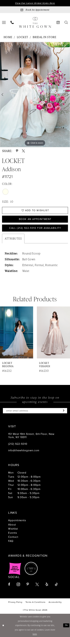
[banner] (35, 22)
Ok (66, 625)
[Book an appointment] (58, 22)
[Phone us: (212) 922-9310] (12, 22)
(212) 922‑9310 (17, 444)
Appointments (17, 520)
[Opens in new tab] (15, 568)
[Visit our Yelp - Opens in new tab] (46, 584)
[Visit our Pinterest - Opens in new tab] (28, 584)
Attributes (13, 238)
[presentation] (16, 332)
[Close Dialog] (3, 625)
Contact (13, 537)
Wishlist (13, 528)
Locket (22, 37)
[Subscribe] (63, 410)
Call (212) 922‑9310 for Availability (35, 228)
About (12, 524)
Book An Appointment (35, 219)
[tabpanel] (35, 94)
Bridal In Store (44, 37)
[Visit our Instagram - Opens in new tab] (18, 584)
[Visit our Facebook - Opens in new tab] (9, 584)
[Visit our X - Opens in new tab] (37, 584)
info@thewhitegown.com (23, 450)
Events (12, 533)
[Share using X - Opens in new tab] (23, 151)
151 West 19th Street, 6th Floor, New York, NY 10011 (31, 435)
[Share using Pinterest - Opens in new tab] (17, 151)
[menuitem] (12, 22)
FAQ (10, 541)
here (35, 633)
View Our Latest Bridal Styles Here (35, 3)
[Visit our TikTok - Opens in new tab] (56, 584)
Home (8, 37)
